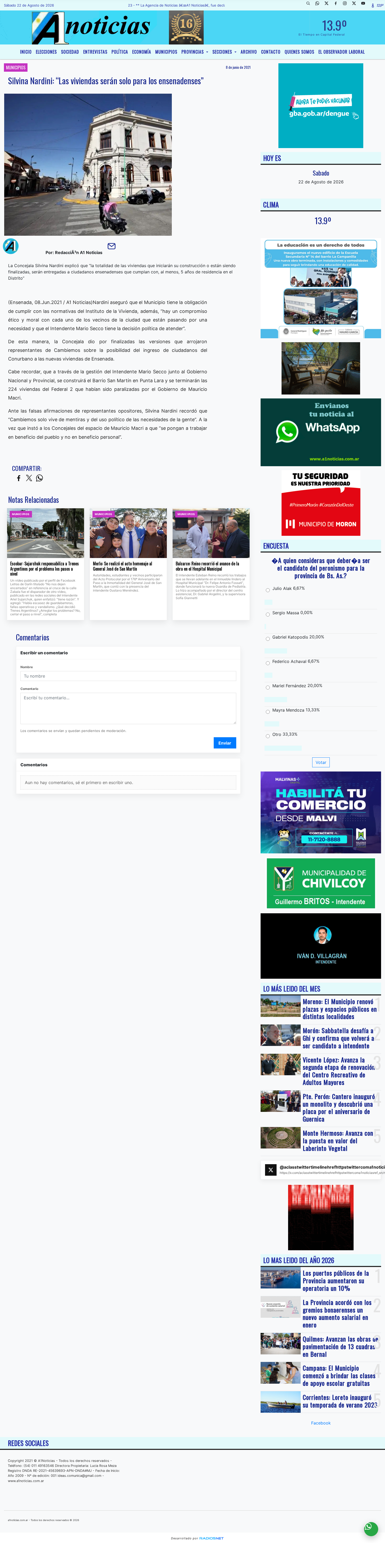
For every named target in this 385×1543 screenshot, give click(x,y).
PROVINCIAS (193, 52)
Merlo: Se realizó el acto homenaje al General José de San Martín (122, 566)
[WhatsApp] (319, 5)
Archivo (249, 52)
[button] (310, 5)
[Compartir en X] (29, 478)
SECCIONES (222, 52)
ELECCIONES (46, 52)
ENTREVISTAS (95, 52)
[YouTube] (365, 5)
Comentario (29, 689)
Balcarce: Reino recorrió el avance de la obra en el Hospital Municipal (207, 566)
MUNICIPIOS (166, 52)
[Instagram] (346, 5)
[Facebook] (337, 5)
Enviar (224, 743)
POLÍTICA (120, 52)
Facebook (321, 1423)
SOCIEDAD (70, 52)
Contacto (270, 52)
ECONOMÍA (141, 52)
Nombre (26, 667)
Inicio (26, 52)
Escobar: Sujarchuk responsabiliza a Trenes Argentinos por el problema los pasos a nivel (44, 569)
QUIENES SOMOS (299, 52)
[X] (328, 5)
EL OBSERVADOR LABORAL (341, 52)
